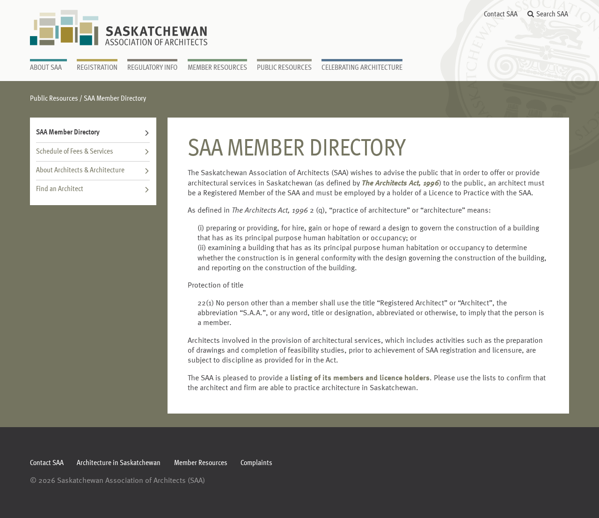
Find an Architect (59, 189)
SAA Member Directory (68, 132)
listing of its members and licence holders (360, 378)
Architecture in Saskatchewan (119, 463)
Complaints (256, 463)
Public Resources (54, 99)
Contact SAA (501, 14)
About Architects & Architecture (80, 170)
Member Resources (200, 463)
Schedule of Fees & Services (74, 151)
